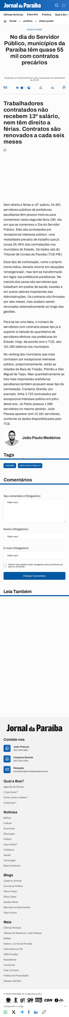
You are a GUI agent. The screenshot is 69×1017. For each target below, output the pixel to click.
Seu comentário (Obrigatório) (22, 496)
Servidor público (30, 465)
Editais (7, 938)
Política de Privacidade (16, 975)
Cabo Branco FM (13, 949)
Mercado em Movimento (17, 907)
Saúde (7, 855)
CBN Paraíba (11, 954)
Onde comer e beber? (16, 797)
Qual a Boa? (10, 844)
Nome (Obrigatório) (16, 529)
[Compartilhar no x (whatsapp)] (14, 1012)
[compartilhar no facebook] (29, 1012)
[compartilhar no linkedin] (36, 1012)
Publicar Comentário (34, 576)
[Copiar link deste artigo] (44, 1012)
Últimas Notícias (13, 14)
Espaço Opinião (12, 981)
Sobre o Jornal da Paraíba (18, 944)
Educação (9, 834)
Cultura (8, 823)
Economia (9, 828)
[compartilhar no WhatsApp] (5, 1012)
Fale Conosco (11, 970)
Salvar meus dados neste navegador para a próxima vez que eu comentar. (35, 565)
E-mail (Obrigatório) (16, 548)
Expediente (10, 960)
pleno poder (46, 21)
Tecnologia (10, 860)
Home (12, 21)
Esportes (32, 14)
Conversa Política (13, 886)
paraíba (9, 465)
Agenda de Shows (14, 787)
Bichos (7, 818)
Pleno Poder (10, 891)
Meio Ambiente (12, 866)
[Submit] (56, 5)
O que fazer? (11, 792)
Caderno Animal (13, 881)
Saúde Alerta (11, 902)
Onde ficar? (10, 803)
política (27, 21)
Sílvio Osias (10, 897)
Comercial (9, 965)
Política (46, 14)
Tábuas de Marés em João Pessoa (23, 933)
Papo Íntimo (10, 913)
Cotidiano (9, 850)
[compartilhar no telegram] (22, 1012)
